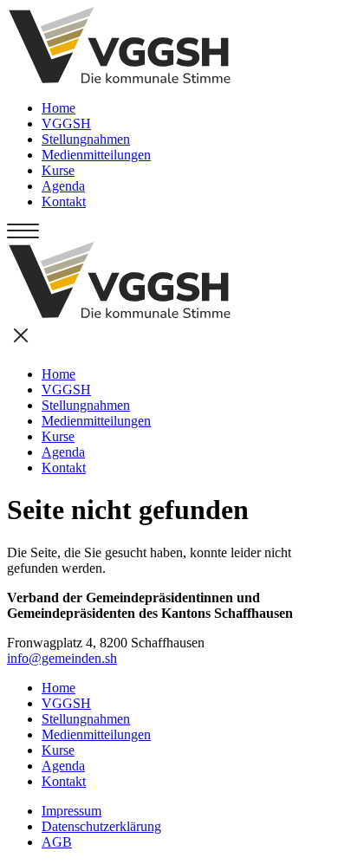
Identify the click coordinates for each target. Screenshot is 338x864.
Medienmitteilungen (96, 154)
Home (58, 108)
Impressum (71, 810)
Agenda (63, 186)
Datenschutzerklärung (101, 826)
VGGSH (66, 123)
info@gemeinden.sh (62, 658)
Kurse (58, 170)
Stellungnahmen (86, 139)
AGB (57, 842)
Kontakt (64, 201)
